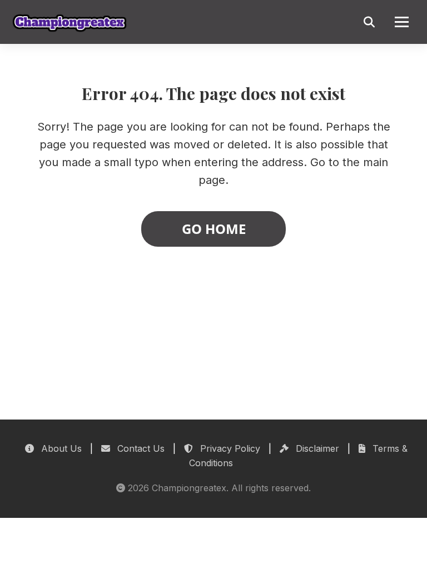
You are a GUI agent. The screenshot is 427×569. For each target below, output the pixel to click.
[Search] (369, 22)
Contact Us (140, 448)
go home (214, 228)
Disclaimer (316, 448)
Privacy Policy (228, 448)
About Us (60, 448)
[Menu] (402, 21)
